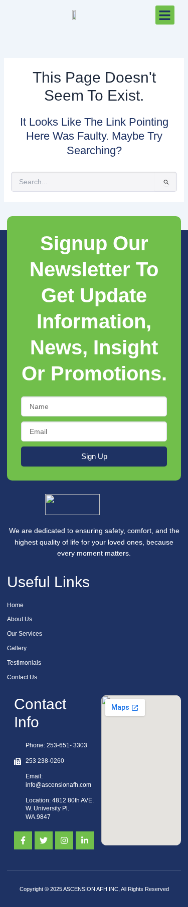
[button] (164, 15)
